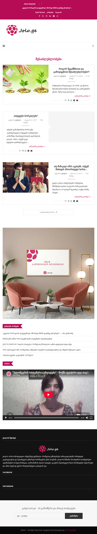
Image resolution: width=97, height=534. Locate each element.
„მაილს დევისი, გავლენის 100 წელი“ (18, 355)
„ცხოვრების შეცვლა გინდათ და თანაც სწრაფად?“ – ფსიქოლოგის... (46, 4)
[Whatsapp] (57, 16)
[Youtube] (54, 16)
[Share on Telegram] (74, 100)
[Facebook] (39, 16)
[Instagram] (46, 16)
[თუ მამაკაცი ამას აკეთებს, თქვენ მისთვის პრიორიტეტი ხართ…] (25, 177)
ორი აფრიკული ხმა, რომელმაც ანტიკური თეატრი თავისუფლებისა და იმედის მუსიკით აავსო (42, 350)
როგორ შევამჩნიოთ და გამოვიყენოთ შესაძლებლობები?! (71, 70)
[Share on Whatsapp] (71, 100)
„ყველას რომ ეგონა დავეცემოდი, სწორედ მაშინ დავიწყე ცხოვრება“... (47, 8)
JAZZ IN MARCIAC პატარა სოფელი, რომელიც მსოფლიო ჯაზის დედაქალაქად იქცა (37, 344)
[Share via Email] (77, 100)
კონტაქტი (50, 12)
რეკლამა (58, 12)
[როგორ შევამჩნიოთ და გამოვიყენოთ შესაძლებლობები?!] (25, 80)
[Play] (6, 417)
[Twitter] (43, 16)
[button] (39, 4)
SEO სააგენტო (70, 530)
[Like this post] (65, 100)
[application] (48, 395)
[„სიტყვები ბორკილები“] (71, 127)
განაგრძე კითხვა (82, 96)
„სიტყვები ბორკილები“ (25, 115)
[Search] (93, 46)
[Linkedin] (50, 16)
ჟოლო (63, 76)
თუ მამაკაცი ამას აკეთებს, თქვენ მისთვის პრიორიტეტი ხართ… (71, 168)
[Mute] (87, 417)
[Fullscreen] (91, 417)
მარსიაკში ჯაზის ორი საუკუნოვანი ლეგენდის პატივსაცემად (27, 338)
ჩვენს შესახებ (40, 12)
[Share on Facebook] (68, 100)
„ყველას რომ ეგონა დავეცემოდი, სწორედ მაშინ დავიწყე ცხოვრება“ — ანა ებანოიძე (38, 333)
